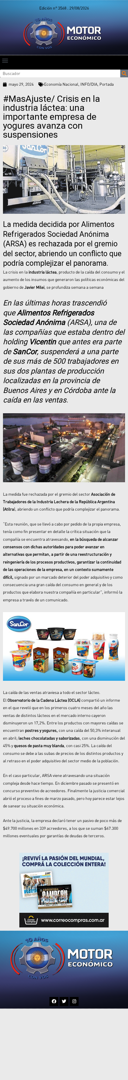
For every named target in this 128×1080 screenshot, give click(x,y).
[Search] (124, 73)
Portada (106, 84)
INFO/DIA (88, 84)
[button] (5, 60)
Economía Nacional (61, 84)
